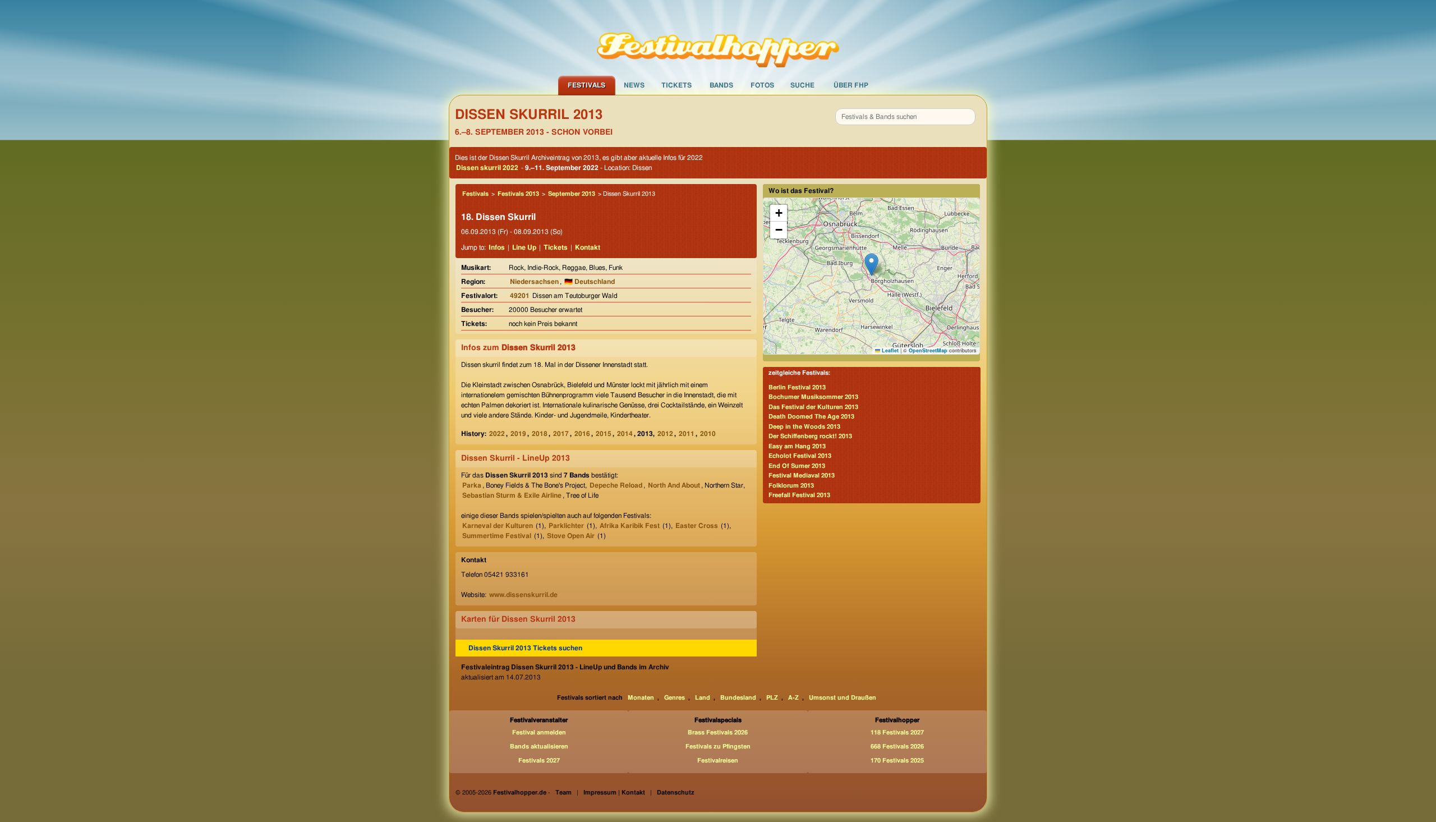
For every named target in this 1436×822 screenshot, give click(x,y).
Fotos (762, 85)
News (634, 85)
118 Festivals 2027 (897, 732)
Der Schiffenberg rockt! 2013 (810, 436)
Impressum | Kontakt (614, 792)
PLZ (772, 698)
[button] (871, 264)
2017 (561, 433)
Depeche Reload (616, 485)
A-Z (793, 698)
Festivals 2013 (518, 194)
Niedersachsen (534, 281)
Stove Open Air (571, 535)
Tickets (676, 85)
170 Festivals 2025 (897, 760)
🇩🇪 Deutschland (589, 281)
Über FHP (851, 85)
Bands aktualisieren (539, 746)
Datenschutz (675, 792)
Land (702, 698)
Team (563, 792)
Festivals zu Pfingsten (718, 746)
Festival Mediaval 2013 (801, 475)
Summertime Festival (496, 535)
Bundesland (738, 698)
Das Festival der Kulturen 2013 (813, 407)
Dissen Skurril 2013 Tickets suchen (525, 648)
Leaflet (889, 350)
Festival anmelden (539, 732)
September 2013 (571, 194)
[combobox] (905, 116)
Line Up (524, 247)
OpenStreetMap (928, 350)
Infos (497, 247)
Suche (802, 85)
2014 (625, 433)
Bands (721, 85)
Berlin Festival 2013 (797, 387)
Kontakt (587, 247)
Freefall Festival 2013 (799, 495)
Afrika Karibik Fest (630, 525)
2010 (708, 433)
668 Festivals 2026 (897, 746)
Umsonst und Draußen (842, 698)
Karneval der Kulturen (497, 525)
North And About (674, 485)
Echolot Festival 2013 (799, 456)
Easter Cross (696, 525)
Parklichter (566, 525)
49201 (520, 295)
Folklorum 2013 (791, 486)
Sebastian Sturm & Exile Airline (511, 495)
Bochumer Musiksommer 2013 (813, 397)
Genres (674, 698)
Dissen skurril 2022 (487, 167)
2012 (665, 433)
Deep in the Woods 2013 (804, 427)
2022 (497, 433)
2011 (686, 433)
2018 (539, 433)
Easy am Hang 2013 (797, 446)
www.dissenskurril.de (523, 594)
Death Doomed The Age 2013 (811, 417)
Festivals (586, 85)
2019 (518, 433)
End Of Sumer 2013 (796, 466)
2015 (603, 433)
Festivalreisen (717, 760)
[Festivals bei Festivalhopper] (718, 37)
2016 (582, 433)
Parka (471, 485)
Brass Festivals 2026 (718, 732)
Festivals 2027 (539, 760)
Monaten (641, 698)
